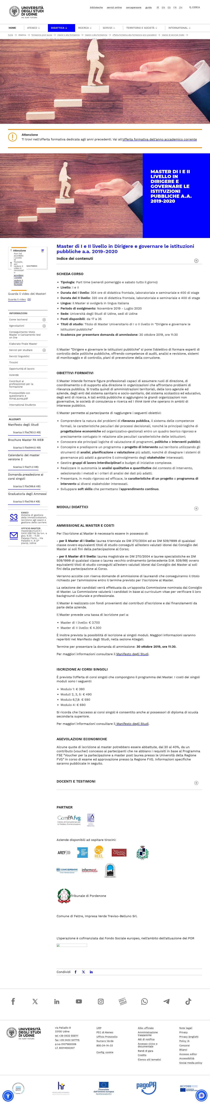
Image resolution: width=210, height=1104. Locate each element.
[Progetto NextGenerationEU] (104, 1088)
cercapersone (133, 7)
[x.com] (35, 1004)
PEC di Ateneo (104, 1032)
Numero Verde (105, 1041)
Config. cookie (104, 1052)
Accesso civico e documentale (148, 1045)
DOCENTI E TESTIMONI (76, 781)
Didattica (57, 27)
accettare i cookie (18, 276)
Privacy (183, 1032)
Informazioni (18, 313)
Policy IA (184, 1041)
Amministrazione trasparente (148, 1034)
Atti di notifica (146, 1039)
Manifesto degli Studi (132, 654)
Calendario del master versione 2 (24, 457)
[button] (8, 1096)
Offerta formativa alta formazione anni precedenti (135, 35)
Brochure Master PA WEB (26, 440)
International (178, 27)
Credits (142, 1055)
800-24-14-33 (104, 1045)
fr (174, 7)
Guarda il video (17, 299)
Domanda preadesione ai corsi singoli (25, 476)
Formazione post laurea (42, 35)
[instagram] (101, 1004)
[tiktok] (188, 1004)
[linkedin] (57, 1004)
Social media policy (190, 1062)
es (169, 7)
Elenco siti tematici (149, 1059)
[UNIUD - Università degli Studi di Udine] (26, 12)
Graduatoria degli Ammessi (27, 493)
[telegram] (166, 1004)
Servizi (107, 27)
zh (180, 7)
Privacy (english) (188, 1036)
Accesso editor (188, 1054)
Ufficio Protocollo (106, 1036)
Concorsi (184, 1045)
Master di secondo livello (173, 35)
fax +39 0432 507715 (67, 1040)
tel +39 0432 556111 (66, 1035)
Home (12, 27)
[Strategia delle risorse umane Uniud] (61, 1088)
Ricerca (83, 27)
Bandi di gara (145, 1050)
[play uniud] (123, 1004)
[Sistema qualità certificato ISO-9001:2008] (18, 1088)
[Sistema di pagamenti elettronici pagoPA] (146, 1088)
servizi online (114, 7)
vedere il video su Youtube (18, 282)
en (163, 7)
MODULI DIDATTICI (72, 507)
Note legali (185, 1028)
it (158, 7)
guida (149, 7)
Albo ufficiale (146, 1028)
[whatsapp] (144, 1004)
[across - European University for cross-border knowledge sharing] (189, 1088)
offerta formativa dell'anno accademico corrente (160, 139)
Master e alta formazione (68, 35)
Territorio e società (140, 27)
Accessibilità (186, 1058)
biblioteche (96, 7)
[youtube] (79, 1004)
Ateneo (32, 27)
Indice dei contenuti (75, 259)
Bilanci (183, 1049)
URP (98, 1028)
